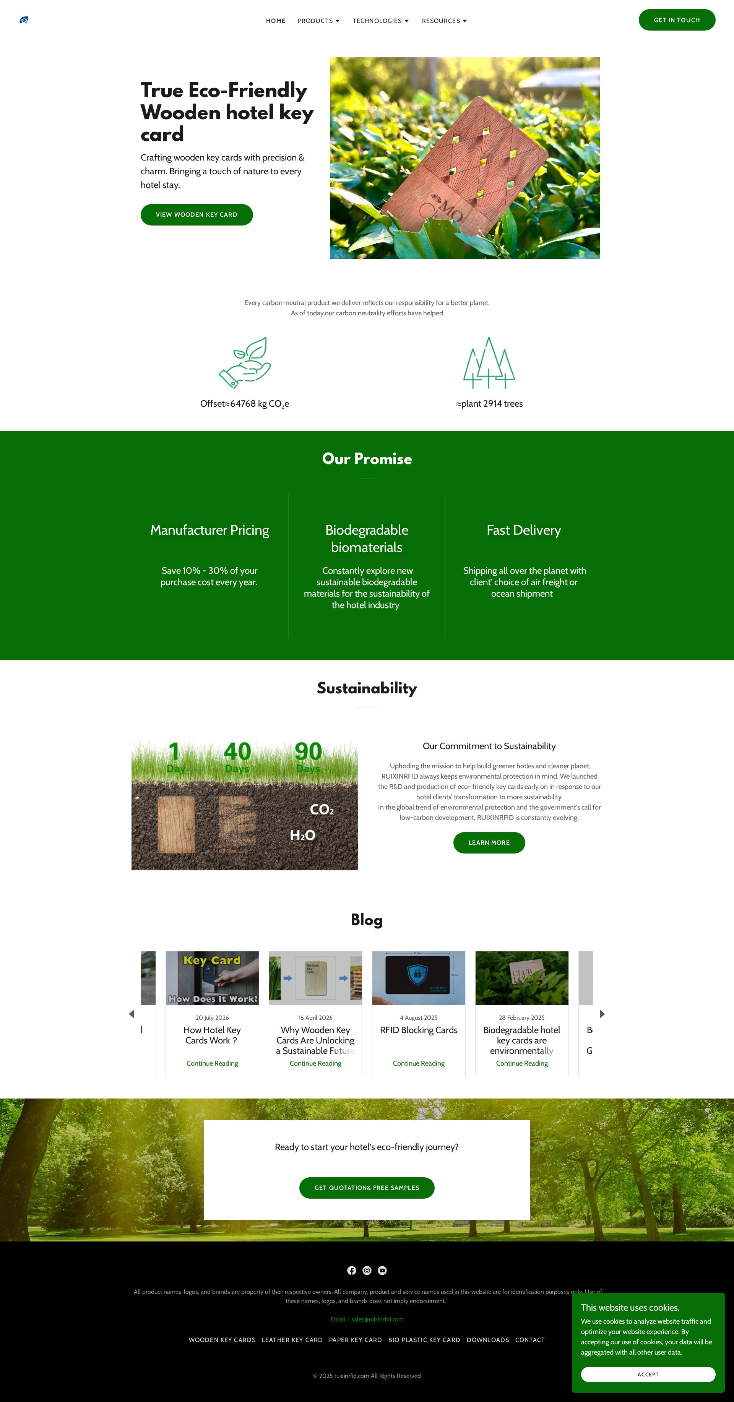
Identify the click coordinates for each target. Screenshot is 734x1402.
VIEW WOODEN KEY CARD (197, 214)
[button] (319, 21)
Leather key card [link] (292, 1340)
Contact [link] (530, 1340)
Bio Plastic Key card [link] (424, 1340)
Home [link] (276, 20)
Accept (648, 1374)
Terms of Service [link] (48, 1324)
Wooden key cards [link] (222, 1340)
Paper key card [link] (355, 1340)
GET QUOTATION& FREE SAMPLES (367, 1187)
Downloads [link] (488, 1340)
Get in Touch (677, 20)
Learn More (489, 842)
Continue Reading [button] (212, 1063)
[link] (24, 19)
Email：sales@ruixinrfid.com (367, 1319)
